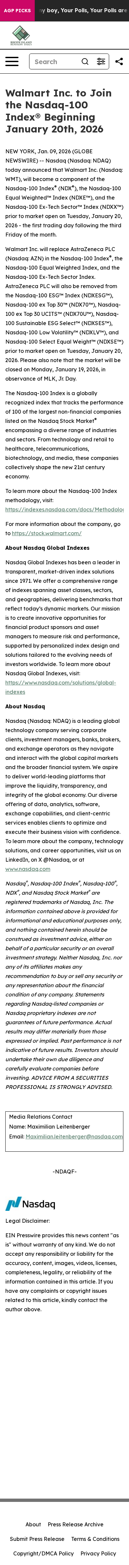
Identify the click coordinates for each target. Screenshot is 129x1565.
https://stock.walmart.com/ (47, 533)
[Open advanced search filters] (101, 61)
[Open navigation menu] (12, 61)
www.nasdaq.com (27, 869)
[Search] (85, 61)
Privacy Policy (98, 1553)
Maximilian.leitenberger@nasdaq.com (74, 1136)
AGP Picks (17, 11)
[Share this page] (119, 61)
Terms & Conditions (95, 1539)
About (33, 1524)
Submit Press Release (37, 1539)
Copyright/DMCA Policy (43, 1553)
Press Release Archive (76, 1524)
